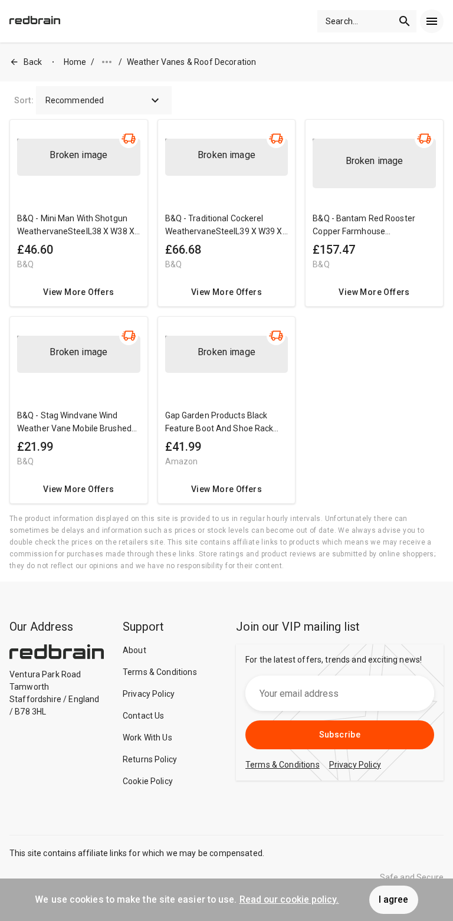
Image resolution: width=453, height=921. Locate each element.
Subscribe (340, 734)
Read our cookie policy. (289, 899)
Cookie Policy (148, 781)
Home (75, 62)
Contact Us (144, 715)
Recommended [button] (74, 100)
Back (33, 62)
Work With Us (147, 737)
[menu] (432, 21)
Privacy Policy (149, 694)
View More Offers (78, 292)
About (134, 650)
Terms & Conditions (160, 672)
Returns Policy (150, 759)
